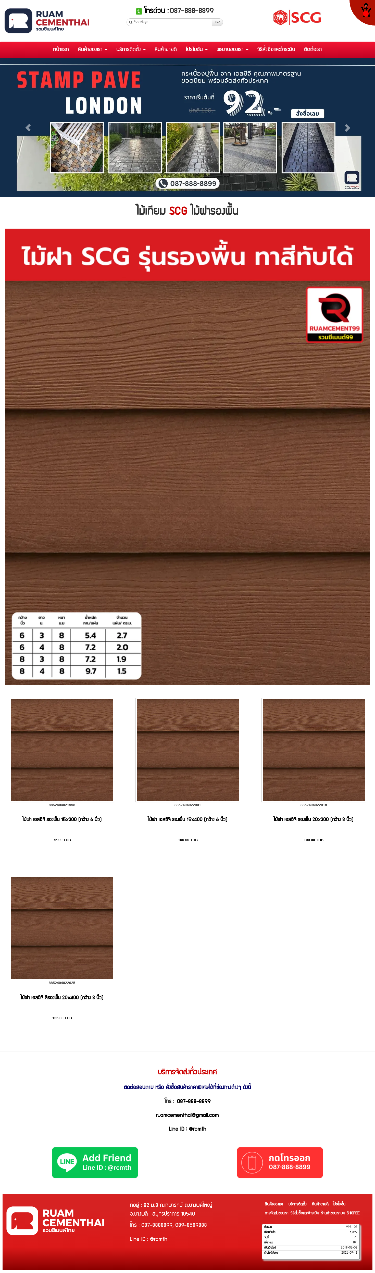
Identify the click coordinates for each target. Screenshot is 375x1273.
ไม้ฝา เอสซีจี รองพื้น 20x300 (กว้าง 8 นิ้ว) (314, 820)
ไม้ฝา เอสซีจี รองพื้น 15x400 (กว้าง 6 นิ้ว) (188, 820)
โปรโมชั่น (195, 49)
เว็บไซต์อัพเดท (271, 1253)
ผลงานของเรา (231, 49)
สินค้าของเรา (91, 49)
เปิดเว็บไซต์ (270, 1247)
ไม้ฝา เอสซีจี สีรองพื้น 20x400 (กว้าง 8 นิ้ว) (62, 998)
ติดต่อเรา (313, 49)
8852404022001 (187, 805)
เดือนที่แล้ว (270, 1232)
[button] (28, 127)
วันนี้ (266, 1237)
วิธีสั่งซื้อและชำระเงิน (276, 49)
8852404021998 (62, 805)
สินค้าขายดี (166, 49)
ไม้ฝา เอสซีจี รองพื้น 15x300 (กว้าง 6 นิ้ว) (62, 820)
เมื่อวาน (268, 1242)
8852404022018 (314, 805)
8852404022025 (62, 983)
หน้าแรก (61, 49)
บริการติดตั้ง (129, 49)
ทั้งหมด (268, 1227)
